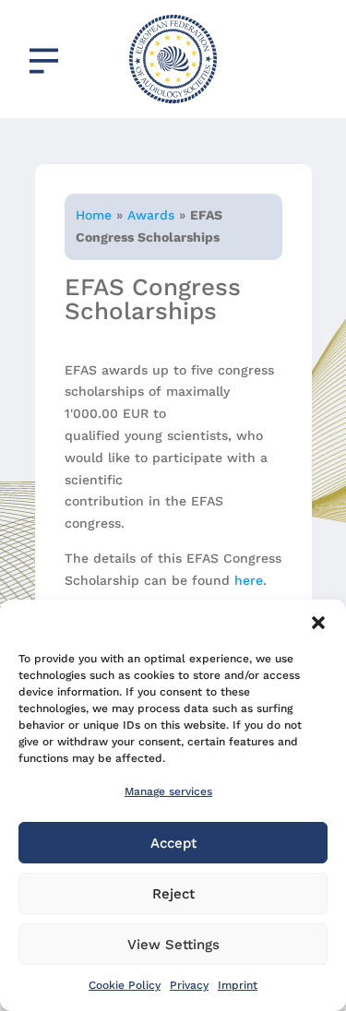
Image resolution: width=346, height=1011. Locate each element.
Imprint (237, 985)
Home (94, 215)
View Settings (173, 944)
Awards (150, 215)
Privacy (189, 985)
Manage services (168, 791)
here (248, 580)
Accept (173, 843)
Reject (173, 894)
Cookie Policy (125, 985)
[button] (318, 622)
